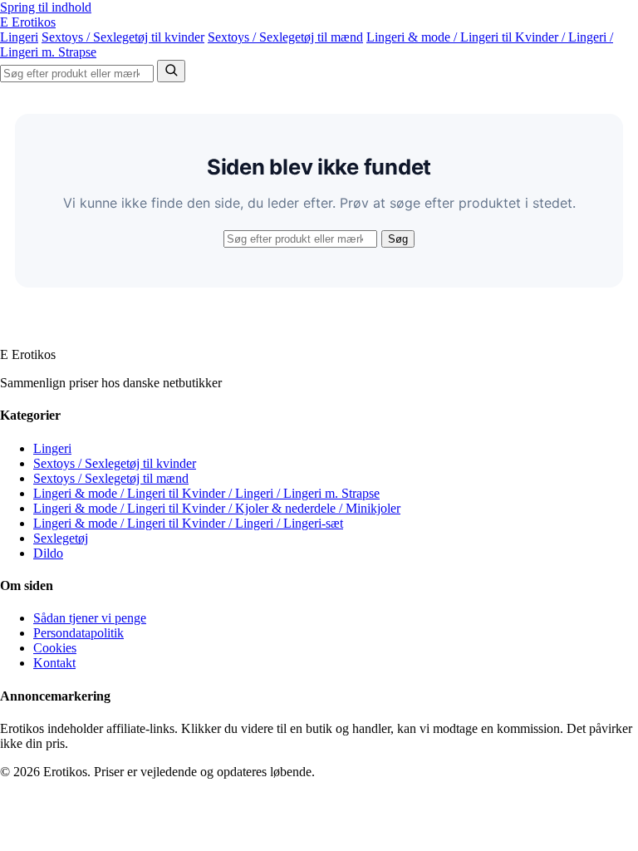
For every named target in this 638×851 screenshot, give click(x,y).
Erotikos (28, 22)
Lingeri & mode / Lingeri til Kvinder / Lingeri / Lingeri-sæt (188, 523)
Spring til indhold (45, 7)
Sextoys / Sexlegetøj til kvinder (123, 37)
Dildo (48, 553)
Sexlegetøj (60, 538)
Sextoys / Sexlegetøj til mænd (285, 37)
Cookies (54, 648)
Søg (398, 239)
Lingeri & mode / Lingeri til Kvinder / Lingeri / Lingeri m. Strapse (206, 493)
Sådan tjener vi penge (89, 618)
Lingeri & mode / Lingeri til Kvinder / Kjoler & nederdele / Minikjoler (216, 508)
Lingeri (19, 37)
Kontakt (54, 663)
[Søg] (171, 71)
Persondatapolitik (78, 633)
